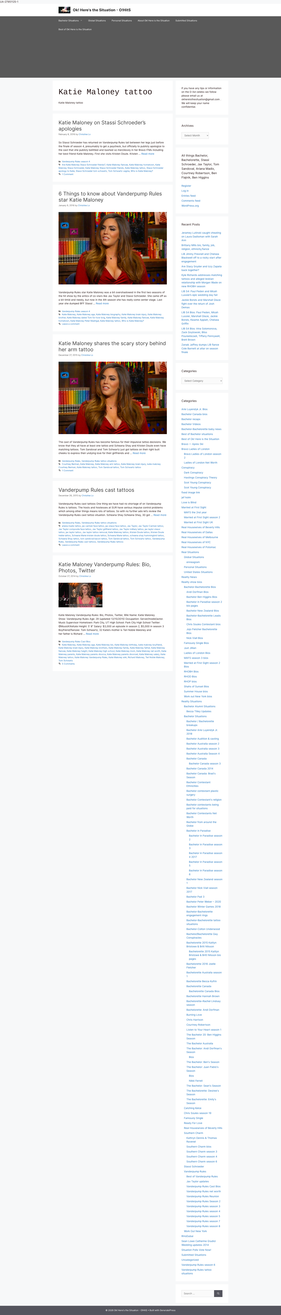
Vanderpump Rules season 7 (203, 1221)
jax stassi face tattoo (115, 526)
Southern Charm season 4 (201, 1156)
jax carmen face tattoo (93, 526)
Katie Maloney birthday (126, 644)
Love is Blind (188, 502)
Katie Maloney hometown (141, 164)
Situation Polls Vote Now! (196, 1249)
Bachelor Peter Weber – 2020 (203, 901)
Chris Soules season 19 (197, 1113)
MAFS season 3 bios (196, 657)
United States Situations (198, 572)
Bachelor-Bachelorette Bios (200, 587)
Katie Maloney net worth (148, 651)
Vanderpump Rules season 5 (203, 1216)
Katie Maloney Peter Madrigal (84, 321)
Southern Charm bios (198, 1146)
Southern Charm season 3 (201, 1151)
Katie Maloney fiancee (117, 164)
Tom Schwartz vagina (119, 171)
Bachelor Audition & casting (202, 738)
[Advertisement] (140, 55)
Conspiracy (188, 467)
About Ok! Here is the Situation (154, 20)
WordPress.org (190, 205)
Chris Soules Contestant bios (203, 624)
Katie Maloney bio (104, 644)
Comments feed (190, 200)
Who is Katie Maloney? (142, 171)
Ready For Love (193, 1123)
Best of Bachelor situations (197, 434)
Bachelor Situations (69, 20)
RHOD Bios (190, 676)
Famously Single (193, 1118)
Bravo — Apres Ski (192, 444)
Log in (185, 190)
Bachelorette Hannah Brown (203, 996)
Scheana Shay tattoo (69, 538)
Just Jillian (190, 648)
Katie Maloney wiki (118, 657)
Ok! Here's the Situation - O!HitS (102, 10)
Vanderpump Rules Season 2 (203, 1201)
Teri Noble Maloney (154, 657)
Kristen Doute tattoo (140, 532)
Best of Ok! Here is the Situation (75, 29)
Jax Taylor (132, 526)
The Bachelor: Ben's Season (202, 1062)
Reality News (189, 577)
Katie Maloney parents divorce (91, 654)
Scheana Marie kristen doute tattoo (89, 535)
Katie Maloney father (140, 648)
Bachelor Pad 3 (195, 896)
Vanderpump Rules (71, 461)
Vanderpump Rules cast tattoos (96, 490)
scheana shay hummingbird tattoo (147, 535)
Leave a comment (70, 324)
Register (186, 185)
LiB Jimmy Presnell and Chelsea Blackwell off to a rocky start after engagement (201, 258)
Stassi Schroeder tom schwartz (91, 171)
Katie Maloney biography (108, 314)
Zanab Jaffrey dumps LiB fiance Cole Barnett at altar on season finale (200, 348)
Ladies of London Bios (197, 653)
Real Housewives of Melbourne (199, 537)
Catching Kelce (192, 1108)
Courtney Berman (70, 464)
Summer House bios (196, 691)
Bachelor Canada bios (194, 414)
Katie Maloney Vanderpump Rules (91, 657)
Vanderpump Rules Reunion (202, 1196)
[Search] (218, 1293)
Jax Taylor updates (197, 1181)
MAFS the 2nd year (195, 512)
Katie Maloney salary (149, 654)
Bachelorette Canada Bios (204, 991)
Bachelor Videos (191, 424)
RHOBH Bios (191, 671)
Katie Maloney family (116, 317)
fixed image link (190, 492)
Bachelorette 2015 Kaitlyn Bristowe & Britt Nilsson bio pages (205, 955)
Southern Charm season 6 (201, 1161)
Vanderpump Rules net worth (203, 1191)
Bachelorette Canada (198, 986)
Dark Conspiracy (193, 472)
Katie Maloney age (86, 314)
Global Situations (97, 20)
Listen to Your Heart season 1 (203, 1029)
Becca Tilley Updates (198, 711)
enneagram (193, 562)
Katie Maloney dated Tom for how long (86, 317)
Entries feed (188, 195)
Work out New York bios (198, 696)
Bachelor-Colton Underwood (203, 929)
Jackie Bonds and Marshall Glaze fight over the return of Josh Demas (201, 303)
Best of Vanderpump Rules (202, 1176)
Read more (147, 153)
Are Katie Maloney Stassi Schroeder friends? (83, 164)
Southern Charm (193, 1133)
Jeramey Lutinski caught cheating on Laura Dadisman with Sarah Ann (201, 236)
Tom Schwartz (66, 660)
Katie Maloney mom (125, 651)
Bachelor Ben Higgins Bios (201, 596)
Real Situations (190, 552)
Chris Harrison (194, 1019)
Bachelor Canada (196, 758)
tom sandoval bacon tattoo (93, 538)
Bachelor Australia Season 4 (203, 753)
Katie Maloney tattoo (135, 168)
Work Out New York (195, 1231)
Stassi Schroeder (194, 1166)
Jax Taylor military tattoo (131, 529)
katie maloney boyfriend (150, 644)
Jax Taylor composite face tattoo (75, 529)
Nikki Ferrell (196, 1080)
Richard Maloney (136, 657)
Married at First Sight (193, 507)
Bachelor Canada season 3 (205, 763)
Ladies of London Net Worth (200, 462)
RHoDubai (187, 1236)
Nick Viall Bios (194, 638)
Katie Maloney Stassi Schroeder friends (104, 168)
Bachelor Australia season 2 (202, 743)
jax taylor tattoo (73, 532)
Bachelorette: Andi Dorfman (202, 1009)
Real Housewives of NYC (196, 542)
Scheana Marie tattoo (118, 535)
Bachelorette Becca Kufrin (201, 981)
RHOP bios (190, 681)
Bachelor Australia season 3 (202, 748)
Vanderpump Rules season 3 (203, 1206)
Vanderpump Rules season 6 (198, 1264)
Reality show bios (191, 582)
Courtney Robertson (198, 1024)
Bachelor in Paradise (198, 830)
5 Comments (68, 663)
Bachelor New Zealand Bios (202, 610)
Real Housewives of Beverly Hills (200, 527)
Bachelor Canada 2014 (199, 768)
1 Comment (67, 174)
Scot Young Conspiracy (197, 482)
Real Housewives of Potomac (198, 547)
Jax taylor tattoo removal (94, 532)
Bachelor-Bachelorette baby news (201, 429)
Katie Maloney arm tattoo (107, 464)
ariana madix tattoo (71, 526)
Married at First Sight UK (198, 522)
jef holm (186, 497)
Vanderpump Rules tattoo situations (99, 461)
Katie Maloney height (77, 651)
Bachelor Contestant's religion (204, 799)
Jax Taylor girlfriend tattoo (105, 529)
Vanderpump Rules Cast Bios (76, 641)
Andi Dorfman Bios (197, 591)
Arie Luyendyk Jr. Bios (194, 409)
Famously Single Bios (196, 643)
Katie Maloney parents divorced (122, 654)
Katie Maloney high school (102, 651)
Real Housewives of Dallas (197, 532)
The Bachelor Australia (199, 1043)
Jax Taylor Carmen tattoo (150, 526)
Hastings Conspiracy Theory (200, 477)
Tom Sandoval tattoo (108, 467)
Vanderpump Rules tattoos (110, 541)
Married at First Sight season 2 (202, 517)
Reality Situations (191, 701)
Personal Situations (122, 20)
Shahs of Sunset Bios (196, 686)
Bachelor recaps (190, 419)
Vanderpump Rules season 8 (203, 1226)
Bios (191, 1057)
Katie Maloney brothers (96, 648)
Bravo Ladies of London (195, 449)
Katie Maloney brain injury (134, 314)
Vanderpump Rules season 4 (76, 161)
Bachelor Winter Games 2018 (203, 906)
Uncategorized (190, 1259)
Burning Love (194, 1014)
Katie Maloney (69, 314)
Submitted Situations (186, 20)
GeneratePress (167, 1310)
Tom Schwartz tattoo (130, 467)
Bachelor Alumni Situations (199, 706)
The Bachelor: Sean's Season (203, 1085)
